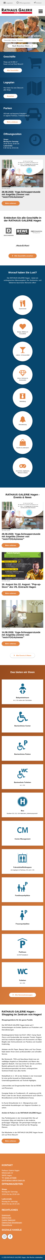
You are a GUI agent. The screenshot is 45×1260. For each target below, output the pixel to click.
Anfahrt (38, 3)
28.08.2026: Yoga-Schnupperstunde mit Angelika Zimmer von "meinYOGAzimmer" (21, 194)
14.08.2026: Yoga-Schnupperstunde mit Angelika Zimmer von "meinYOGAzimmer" (21, 635)
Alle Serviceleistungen (24, 995)
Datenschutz (6, 1218)
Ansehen (10, 96)
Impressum (6, 1215)
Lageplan (9, 3)
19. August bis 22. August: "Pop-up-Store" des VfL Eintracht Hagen (21, 585)
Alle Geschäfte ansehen (23, 256)
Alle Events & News (23, 655)
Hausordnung (7, 1225)
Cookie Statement (8, 1220)
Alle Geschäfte (12, 70)
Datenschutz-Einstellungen (12, 1223)
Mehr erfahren (12, 122)
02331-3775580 (10, 1178)
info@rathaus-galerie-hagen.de (13, 1180)
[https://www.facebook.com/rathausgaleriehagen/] (10, 1236)
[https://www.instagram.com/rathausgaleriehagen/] (4, 1236)
